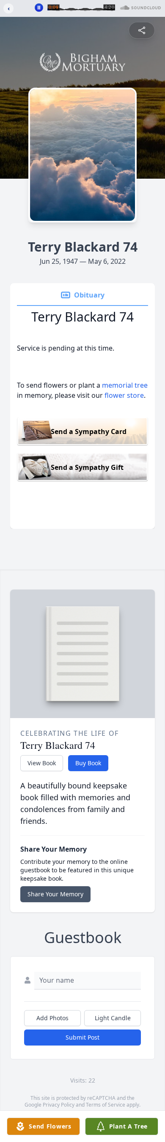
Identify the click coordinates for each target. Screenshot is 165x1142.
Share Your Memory (55, 894)
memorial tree (125, 385)
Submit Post (82, 1037)
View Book (42, 763)
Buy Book (88, 763)
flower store (124, 395)
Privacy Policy (58, 1104)
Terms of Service (105, 1104)
